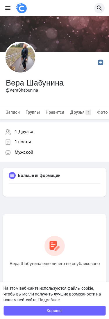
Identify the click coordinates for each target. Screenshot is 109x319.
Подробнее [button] (49, 300)
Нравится (55, 112)
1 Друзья (24, 131)
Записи (13, 112)
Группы (33, 112)
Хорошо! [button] (54, 310)
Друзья (80, 112)
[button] (99, 8)
